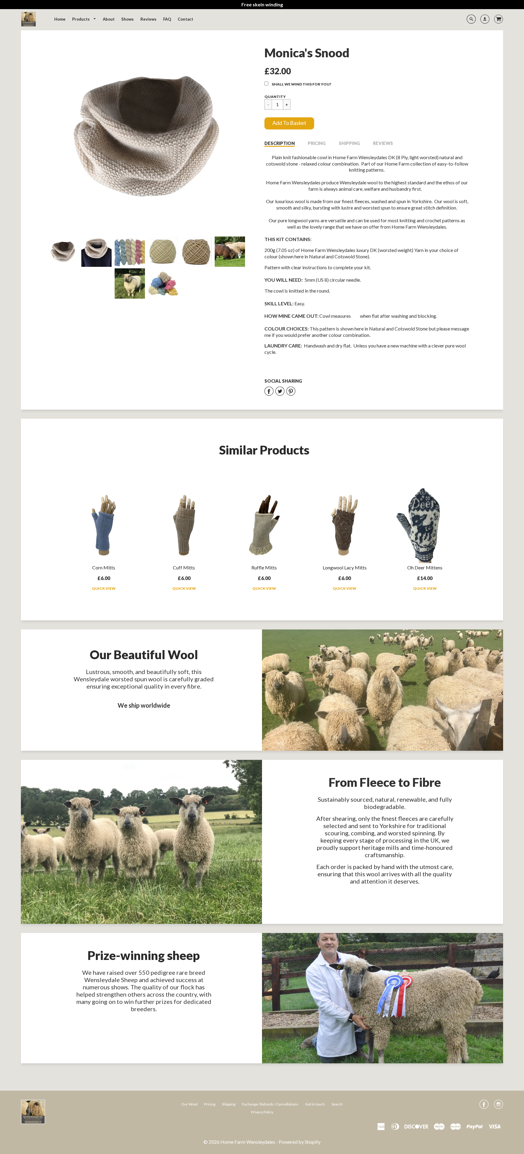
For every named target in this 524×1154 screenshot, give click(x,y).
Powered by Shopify (300, 1142)
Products (81, 19)
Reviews (383, 143)
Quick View (104, 588)
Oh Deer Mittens (424, 567)
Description (279, 143)
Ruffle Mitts (264, 567)
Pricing (317, 143)
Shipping (349, 143)
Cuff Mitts (184, 567)
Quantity (275, 96)
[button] (289, 123)
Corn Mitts (103, 567)
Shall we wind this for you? (301, 84)
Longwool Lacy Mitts (345, 567)
